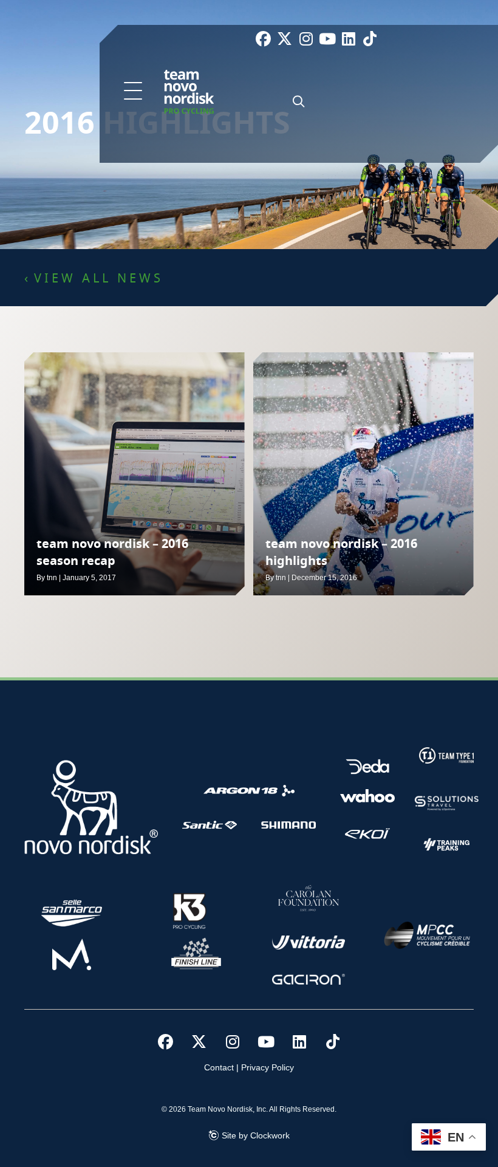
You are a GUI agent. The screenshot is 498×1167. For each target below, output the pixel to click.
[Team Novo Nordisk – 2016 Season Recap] (134, 473)
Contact (219, 1067)
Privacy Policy (267, 1067)
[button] (133, 91)
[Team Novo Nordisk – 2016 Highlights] (363, 473)
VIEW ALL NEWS (98, 279)
